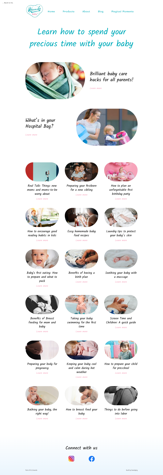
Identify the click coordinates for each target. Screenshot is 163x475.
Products (68, 11)
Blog (100, 11)
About (86, 11)
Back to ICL (7, 3)
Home (51, 11)
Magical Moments (122, 11)
